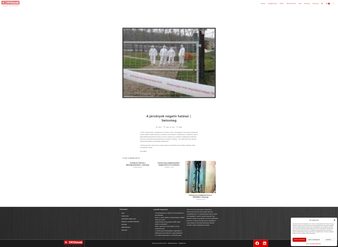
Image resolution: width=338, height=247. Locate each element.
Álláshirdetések (125, 227)
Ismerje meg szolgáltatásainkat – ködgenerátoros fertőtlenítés (169, 164)
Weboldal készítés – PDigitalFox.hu (177, 243)
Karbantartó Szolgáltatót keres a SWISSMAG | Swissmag (200, 196)
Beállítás (328, 239)
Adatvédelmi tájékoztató (315, 243)
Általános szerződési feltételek (130, 221)
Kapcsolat (124, 230)
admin (160, 127)
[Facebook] (257, 243)
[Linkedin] (264, 243)
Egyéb (180, 127)
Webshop (124, 224)
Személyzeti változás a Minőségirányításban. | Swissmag (137, 164)
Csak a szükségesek (314, 239)
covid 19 (145, 151)
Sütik (307, 243)
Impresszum (125, 216)
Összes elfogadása (299, 239)
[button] (334, 220)
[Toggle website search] (333, 3)
